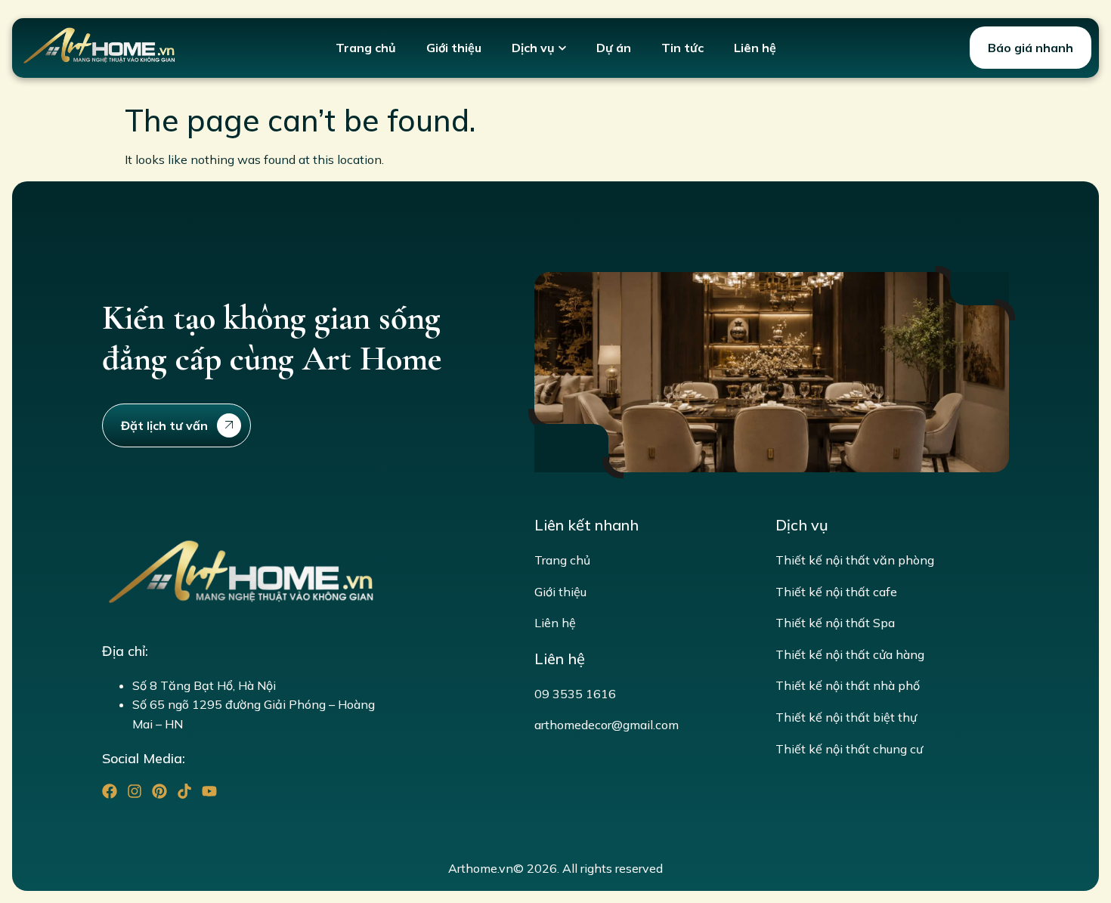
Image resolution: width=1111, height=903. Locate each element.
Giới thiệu (453, 47)
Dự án (613, 47)
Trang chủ (366, 47)
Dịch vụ (533, 47)
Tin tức (682, 47)
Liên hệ (755, 47)
